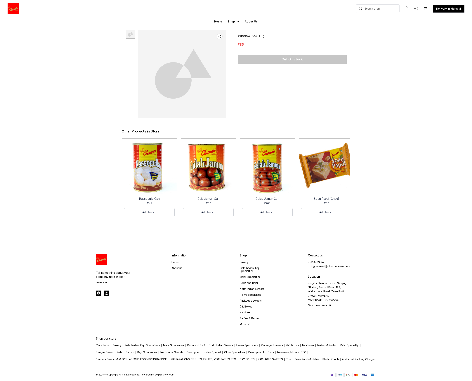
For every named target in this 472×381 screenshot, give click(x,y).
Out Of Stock (292, 59)
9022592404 (316, 261)
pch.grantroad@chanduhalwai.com (328, 266)
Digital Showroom (164, 374)
